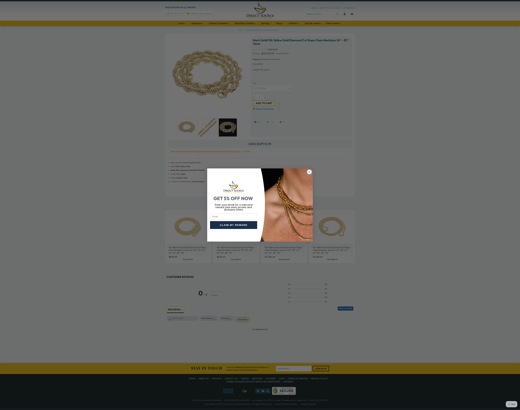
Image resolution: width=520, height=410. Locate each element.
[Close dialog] (309, 172)
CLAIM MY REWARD (233, 225)
